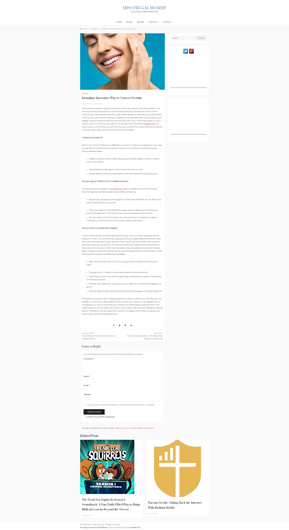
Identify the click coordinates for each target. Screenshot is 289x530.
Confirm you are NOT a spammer (100, 417)
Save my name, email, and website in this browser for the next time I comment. (121, 405)
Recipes (140, 22)
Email (87, 385)
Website (87, 394)
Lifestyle (153, 22)
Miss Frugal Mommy (144, 8)
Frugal (129, 22)
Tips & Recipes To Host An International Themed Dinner (98, 337)
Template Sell (134, 527)
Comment (89, 359)
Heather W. (99, 104)
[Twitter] (185, 51)
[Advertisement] (188, 74)
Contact (167, 22)
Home (119, 22)
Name (87, 376)
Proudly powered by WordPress (94, 527)
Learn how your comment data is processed (134, 428)
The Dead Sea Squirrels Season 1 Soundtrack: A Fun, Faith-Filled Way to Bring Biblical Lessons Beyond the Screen (111, 504)
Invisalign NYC (149, 124)
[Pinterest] (191, 51)
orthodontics (116, 189)
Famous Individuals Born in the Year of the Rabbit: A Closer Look (145, 337)
